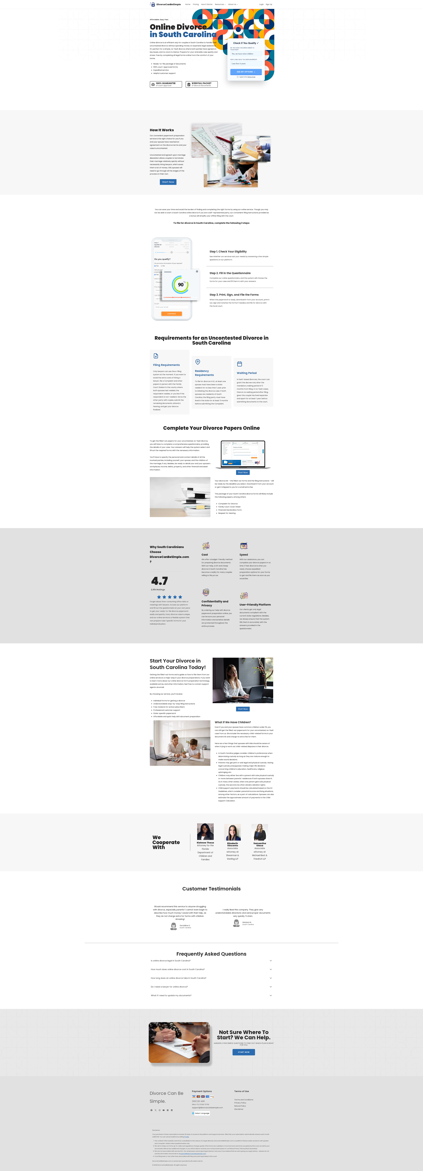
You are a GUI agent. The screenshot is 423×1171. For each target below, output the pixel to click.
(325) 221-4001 (198, 1101)
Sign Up (269, 4)
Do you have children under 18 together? (242, 49)
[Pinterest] (167, 1110)
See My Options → (246, 71)
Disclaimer (238, 1109)
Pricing (196, 4)
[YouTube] (163, 1110)
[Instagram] (159, 1110)
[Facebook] (151, 1110)
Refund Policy (240, 1106)
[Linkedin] (171, 1110)
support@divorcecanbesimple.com (207, 1107)
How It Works (206, 4)
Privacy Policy (240, 1103)
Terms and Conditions (243, 1099)
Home (187, 4)
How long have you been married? (243, 59)
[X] (155, 1110)
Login (261, 4)
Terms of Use (251, 77)
